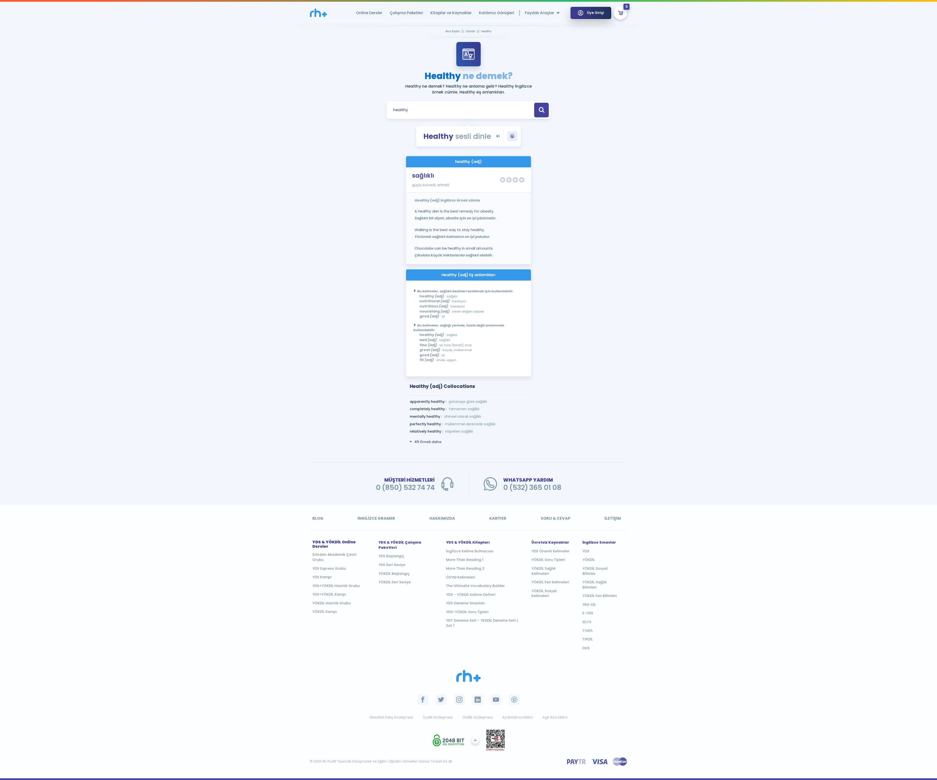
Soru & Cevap (555, 518)
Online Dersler (369, 12)
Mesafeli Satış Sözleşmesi (391, 717)
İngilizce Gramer (376, 518)
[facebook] (422, 699)
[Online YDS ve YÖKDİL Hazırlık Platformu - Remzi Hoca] (468, 676)
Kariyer (497, 518)
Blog (317, 518)
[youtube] (495, 699)
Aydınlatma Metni (517, 717)
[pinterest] (514, 699)
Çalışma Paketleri (406, 12)
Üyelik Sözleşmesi (438, 717)
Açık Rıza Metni (554, 717)
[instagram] (459, 699)
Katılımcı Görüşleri (496, 12)
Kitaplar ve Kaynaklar (451, 12)
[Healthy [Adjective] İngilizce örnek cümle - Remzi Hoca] (318, 12)
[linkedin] (477, 699)
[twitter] (441, 699)
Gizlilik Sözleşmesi (477, 717)
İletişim (612, 518)
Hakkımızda (442, 518)
